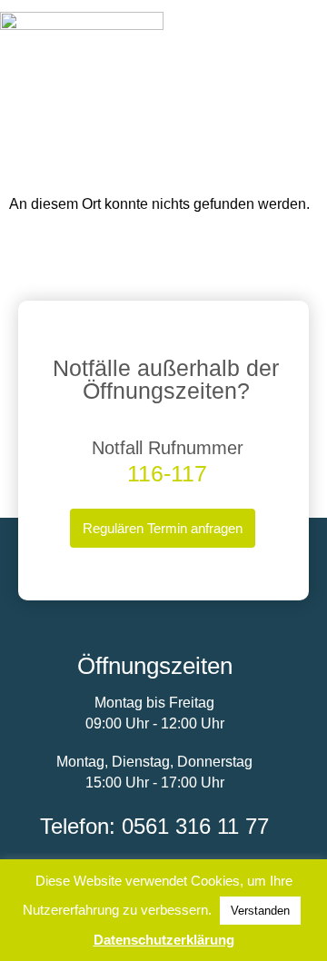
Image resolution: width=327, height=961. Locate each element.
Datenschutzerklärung (164, 939)
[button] (309, 29)
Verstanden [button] (260, 910)
